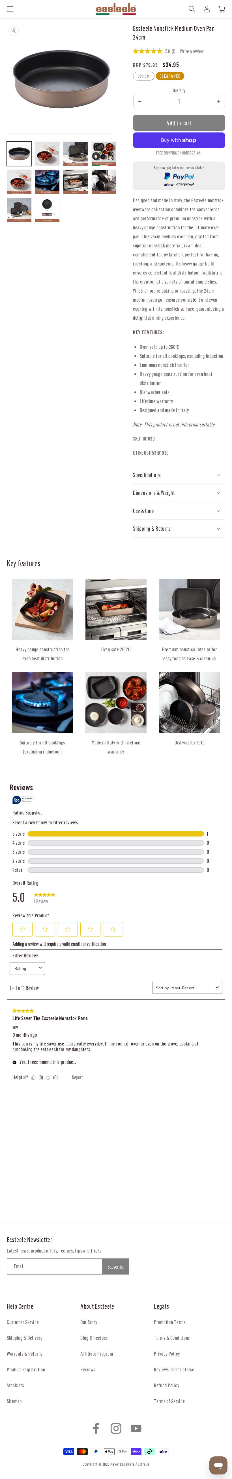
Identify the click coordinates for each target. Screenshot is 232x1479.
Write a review (192, 51)
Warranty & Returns (24, 1353)
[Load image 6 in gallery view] (47, 181)
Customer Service (23, 1322)
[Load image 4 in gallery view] (103, 153)
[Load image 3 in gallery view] (75, 153)
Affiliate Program (96, 1353)
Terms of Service (169, 1401)
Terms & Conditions (172, 1337)
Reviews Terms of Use (174, 1369)
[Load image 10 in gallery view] (47, 210)
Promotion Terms (170, 1322)
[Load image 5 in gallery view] (19, 181)
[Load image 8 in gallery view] (103, 181)
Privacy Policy (167, 1353)
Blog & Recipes (94, 1337)
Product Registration (26, 1369)
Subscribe (116, 1266)
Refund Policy (166, 1385)
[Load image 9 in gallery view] (19, 210)
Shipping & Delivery (24, 1337)
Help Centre (20, 1306)
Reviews (87, 1369)
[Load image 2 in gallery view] (47, 153)
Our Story (88, 1322)
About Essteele (97, 1306)
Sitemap (14, 1401)
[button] (10, 9)
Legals (161, 1306)
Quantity (179, 90)
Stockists (15, 1385)
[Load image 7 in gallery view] (75, 181)
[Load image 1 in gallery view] (19, 153)
